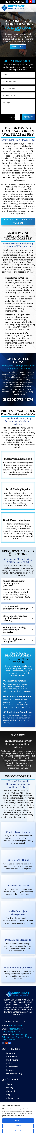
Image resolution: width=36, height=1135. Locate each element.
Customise (18, 1126)
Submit (28, 117)
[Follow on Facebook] (27, 1)
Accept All (18, 1120)
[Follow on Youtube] (30, 1)
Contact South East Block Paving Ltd (18, 221)
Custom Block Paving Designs (18, 22)
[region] (18, 1118)
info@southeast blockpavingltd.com (12, 1030)
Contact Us (18, 46)
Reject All (18, 1131)
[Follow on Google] (33, 1)
